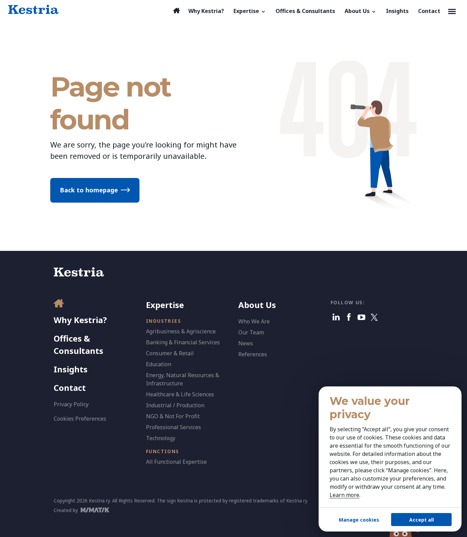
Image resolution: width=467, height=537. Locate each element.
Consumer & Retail (170, 353)
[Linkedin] (336, 317)
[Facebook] (349, 317)
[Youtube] (361, 317)
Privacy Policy (71, 404)
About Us (257, 304)
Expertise (165, 304)
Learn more (344, 495)
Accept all (421, 519)
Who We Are (254, 321)
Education (158, 364)
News (245, 343)
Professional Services (173, 427)
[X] (374, 317)
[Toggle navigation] (452, 10)
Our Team (251, 332)
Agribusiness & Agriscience (181, 331)
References (252, 354)
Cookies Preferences (80, 418)
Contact (70, 387)
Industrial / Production (175, 405)
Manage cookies (359, 519)
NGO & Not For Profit (173, 416)
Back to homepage (89, 190)
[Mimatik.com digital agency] (97, 510)
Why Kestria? (80, 319)
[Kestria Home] (33, 9)
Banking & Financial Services (183, 342)
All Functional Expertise (176, 461)
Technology (160, 438)
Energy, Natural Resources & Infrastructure (182, 379)
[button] (250, 10)
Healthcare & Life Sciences (180, 394)
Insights (71, 369)
